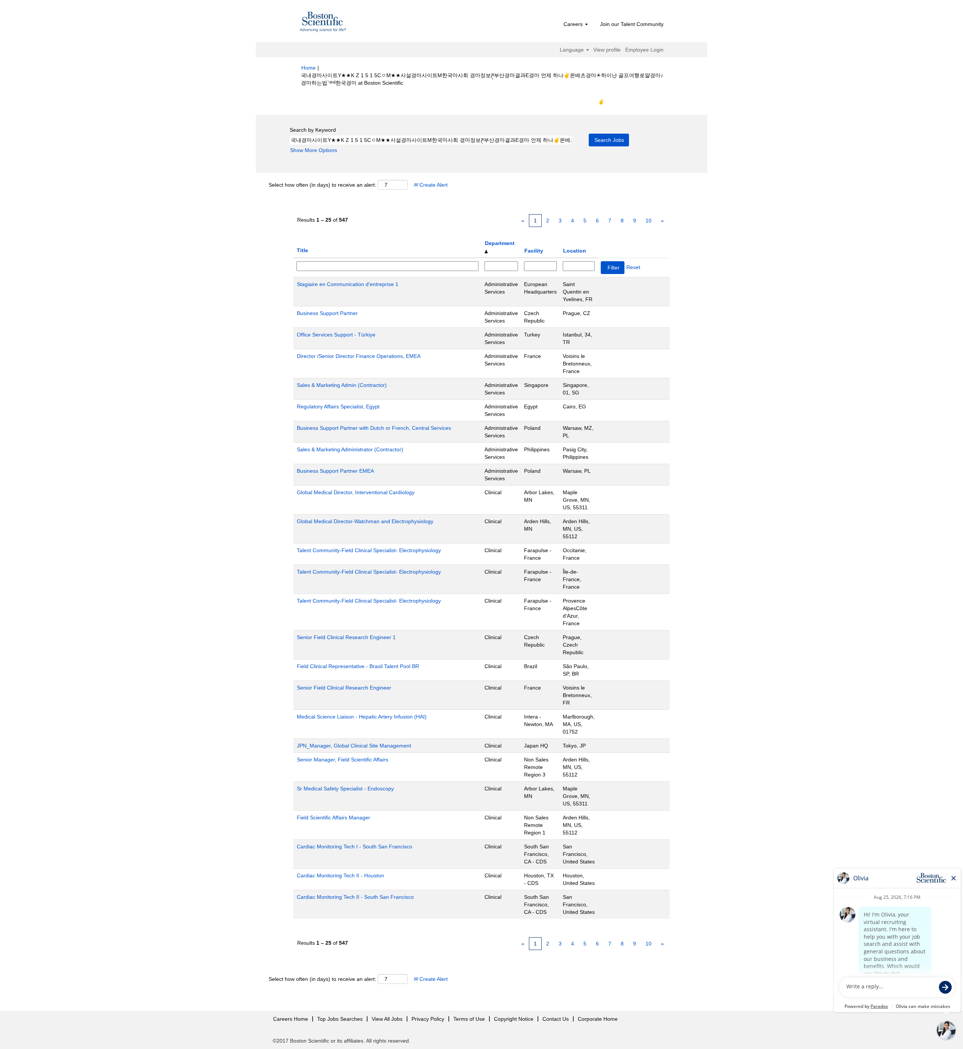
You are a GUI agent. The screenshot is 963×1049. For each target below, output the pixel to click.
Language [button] (572, 50)
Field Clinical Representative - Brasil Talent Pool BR (358, 666)
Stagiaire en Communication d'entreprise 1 (347, 284)
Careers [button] (574, 24)
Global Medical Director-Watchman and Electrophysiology (365, 521)
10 (649, 221)
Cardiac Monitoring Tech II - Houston (340, 875)
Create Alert (433, 185)
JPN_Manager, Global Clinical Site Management (354, 746)
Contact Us (555, 1019)
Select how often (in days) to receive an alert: (322, 185)
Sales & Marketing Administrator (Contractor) (350, 449)
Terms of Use (469, 1019)
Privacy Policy (428, 1019)
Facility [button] (533, 251)
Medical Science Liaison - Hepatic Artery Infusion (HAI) (362, 717)
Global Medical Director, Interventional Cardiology (356, 492)
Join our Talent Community (632, 24)
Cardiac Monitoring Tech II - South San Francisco (355, 897)
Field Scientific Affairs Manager (333, 818)
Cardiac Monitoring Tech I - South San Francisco (354, 846)
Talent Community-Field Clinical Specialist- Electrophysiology (369, 550)
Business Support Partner (327, 313)
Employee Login (644, 50)
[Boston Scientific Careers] (323, 23)
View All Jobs (387, 1019)
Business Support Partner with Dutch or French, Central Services (374, 428)
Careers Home (290, 1019)
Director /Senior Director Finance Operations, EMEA (359, 356)
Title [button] (302, 250)
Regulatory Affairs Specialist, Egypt (338, 406)
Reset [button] (633, 267)
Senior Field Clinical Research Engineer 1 (346, 637)
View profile (607, 50)
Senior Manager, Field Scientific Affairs (342, 760)
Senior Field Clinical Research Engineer (344, 688)
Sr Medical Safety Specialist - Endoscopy (345, 789)
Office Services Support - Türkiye (336, 335)
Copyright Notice (513, 1019)
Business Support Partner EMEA (335, 471)
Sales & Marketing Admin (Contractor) (342, 385)
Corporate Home (598, 1019)
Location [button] (574, 251)
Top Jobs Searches (340, 1019)
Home (308, 68)
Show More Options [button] (313, 150)
